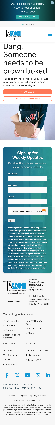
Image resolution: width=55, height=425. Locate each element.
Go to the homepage (28, 98)
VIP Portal (30, 333)
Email (11, 196)
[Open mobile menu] (50, 35)
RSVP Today (27, 16)
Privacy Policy (13, 262)
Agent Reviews (10, 364)
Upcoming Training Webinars (11, 336)
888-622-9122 (14, 301)
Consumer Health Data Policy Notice (22, 388)
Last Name (12, 185)
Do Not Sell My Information (27, 400)
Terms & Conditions (29, 262)
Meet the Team (10, 355)
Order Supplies (33, 355)
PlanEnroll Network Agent (34, 322)
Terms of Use (27, 385)
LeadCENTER (9, 325)
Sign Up (11, 220)
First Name (12, 173)
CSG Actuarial (9, 330)
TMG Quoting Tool (34, 328)
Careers (6, 360)
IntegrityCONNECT (11, 321)
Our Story (7, 350)
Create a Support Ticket (37, 350)
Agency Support (33, 360)
